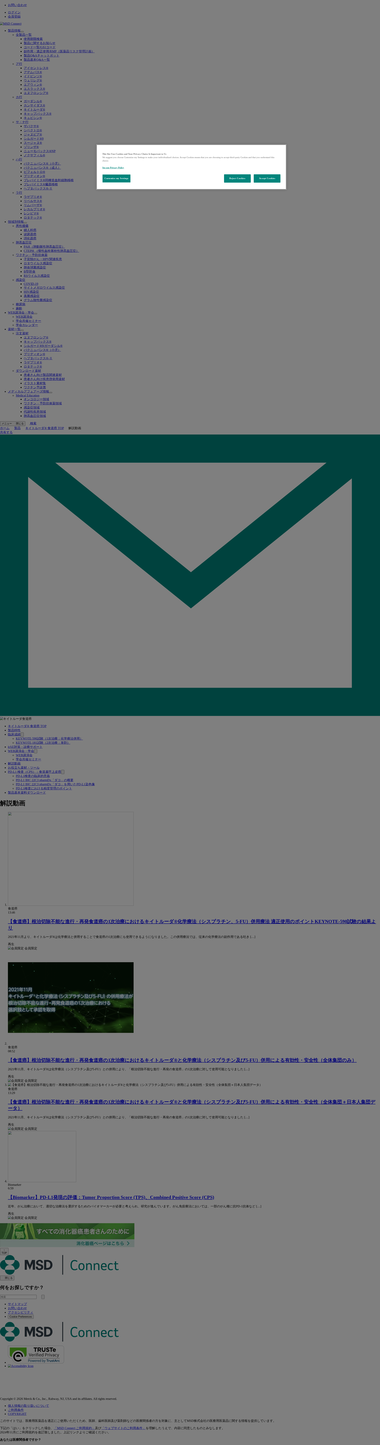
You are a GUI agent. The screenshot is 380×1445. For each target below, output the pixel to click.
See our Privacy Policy (113, 167)
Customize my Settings (116, 178)
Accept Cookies (267, 178)
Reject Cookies (237, 178)
